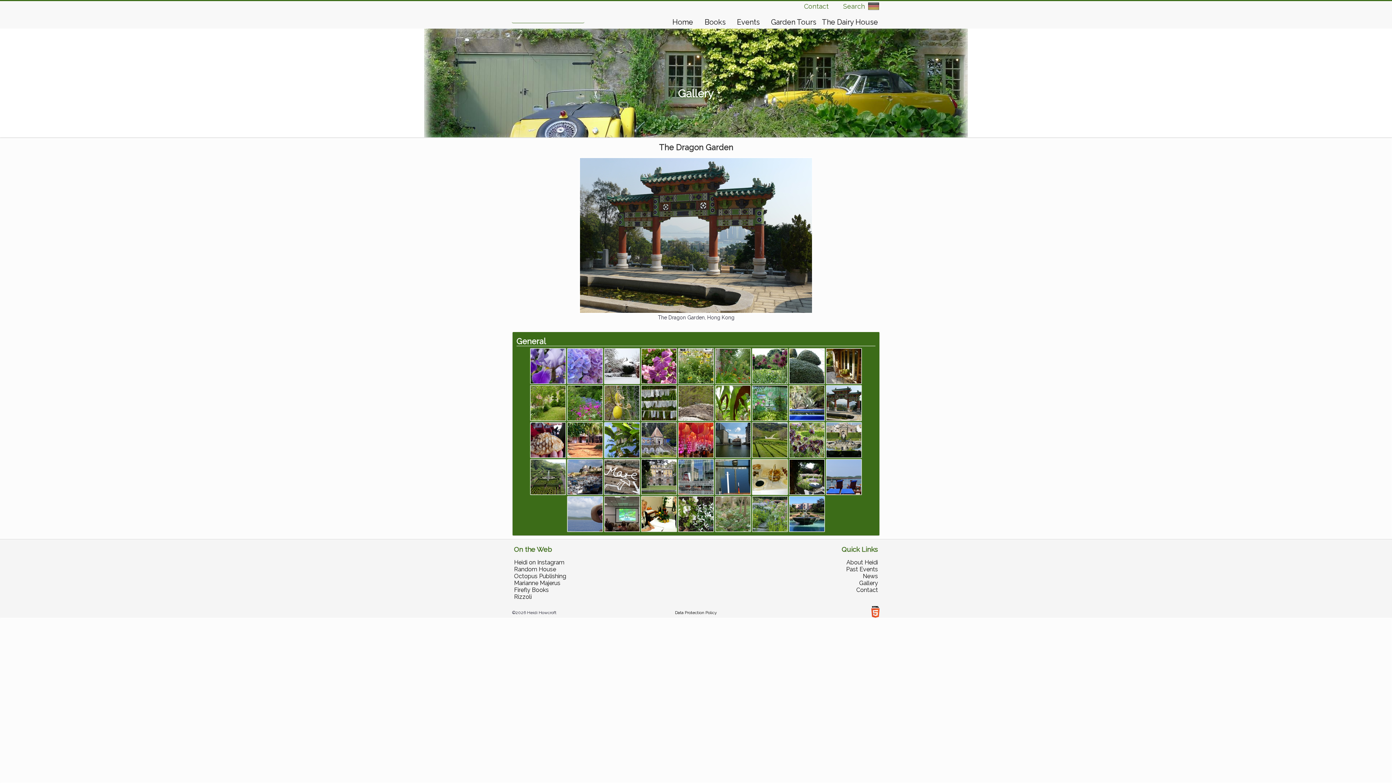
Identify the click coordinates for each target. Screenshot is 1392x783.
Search (854, 6)
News (870, 576)
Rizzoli (523, 596)
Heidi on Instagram (539, 562)
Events (748, 22)
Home (682, 22)
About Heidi (862, 562)
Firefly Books (531, 590)
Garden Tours (793, 22)
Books (715, 22)
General (531, 341)
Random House (535, 569)
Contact (816, 6)
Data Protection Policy (696, 612)
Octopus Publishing (540, 576)
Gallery (868, 583)
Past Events (862, 569)
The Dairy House (850, 22)
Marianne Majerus (537, 583)
